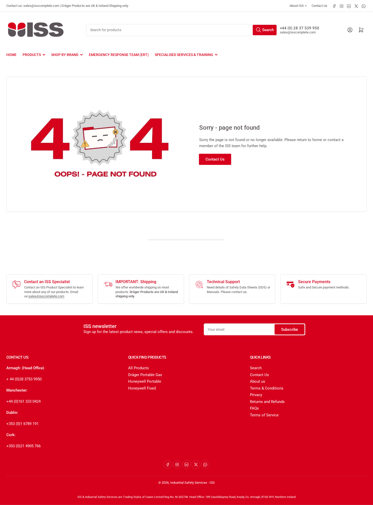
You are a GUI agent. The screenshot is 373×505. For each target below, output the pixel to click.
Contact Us (319, 6)
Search (256, 368)
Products (32, 55)
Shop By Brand (64, 55)
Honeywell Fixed (142, 388)
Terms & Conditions (266, 388)
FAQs (254, 408)
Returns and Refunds (267, 401)
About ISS (297, 6)
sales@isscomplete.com (298, 32)
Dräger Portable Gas (145, 375)
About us (257, 381)
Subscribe (289, 329)
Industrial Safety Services (188, 482)
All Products (138, 368)
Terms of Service (264, 415)
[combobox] (181, 30)
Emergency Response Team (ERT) (119, 55)
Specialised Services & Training (184, 55)
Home (11, 55)
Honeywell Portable (144, 381)
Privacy (256, 395)
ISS (212, 482)
